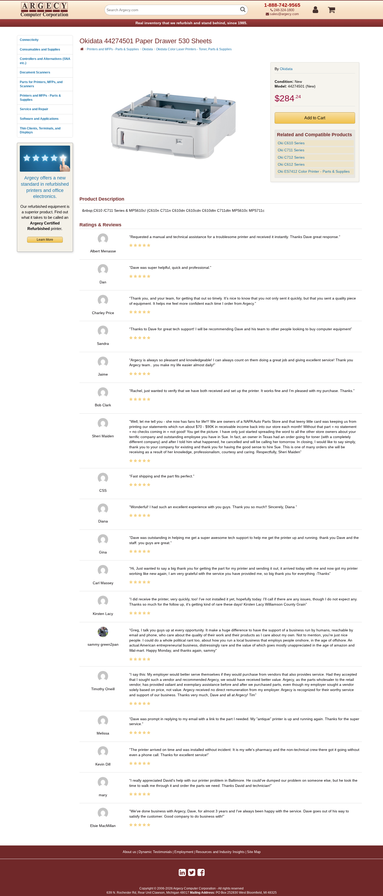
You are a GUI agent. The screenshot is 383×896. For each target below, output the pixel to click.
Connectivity (29, 40)
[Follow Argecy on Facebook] (201, 872)
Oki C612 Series (291, 164)
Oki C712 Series (291, 157)
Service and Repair (34, 109)
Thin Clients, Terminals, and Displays (40, 130)
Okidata (147, 49)
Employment (183, 852)
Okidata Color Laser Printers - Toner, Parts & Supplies (194, 49)
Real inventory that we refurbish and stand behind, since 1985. (191, 23)
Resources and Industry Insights (220, 852)
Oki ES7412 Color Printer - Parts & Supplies (314, 171)
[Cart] (351, 7)
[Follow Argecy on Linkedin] (182, 872)
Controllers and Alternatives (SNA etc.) (45, 61)
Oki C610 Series (291, 143)
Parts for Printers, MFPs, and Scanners (41, 84)
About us (129, 852)
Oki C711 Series (291, 150)
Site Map (254, 852)
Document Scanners (35, 72)
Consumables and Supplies (40, 49)
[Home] (81, 49)
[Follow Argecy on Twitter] (191, 872)
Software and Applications (39, 119)
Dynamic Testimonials (155, 852)
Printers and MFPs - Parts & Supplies (40, 98)
